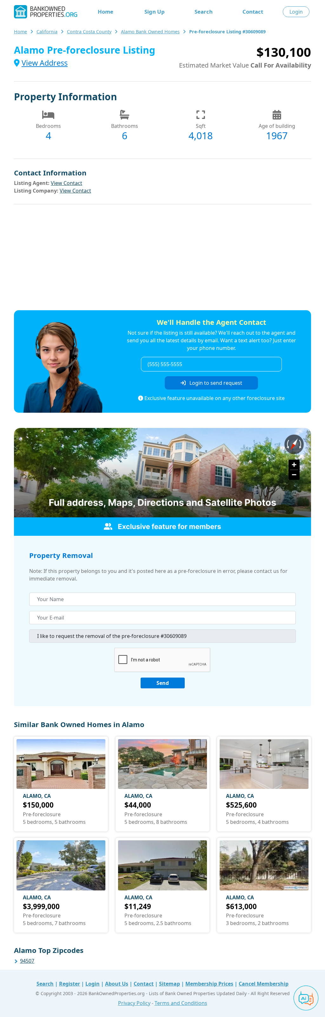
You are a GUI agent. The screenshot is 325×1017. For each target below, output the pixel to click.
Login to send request (215, 382)
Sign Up (154, 11)
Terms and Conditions (181, 1003)
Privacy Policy (134, 1003)
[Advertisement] (162, 258)
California (46, 32)
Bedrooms (48, 125)
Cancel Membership (264, 983)
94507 (27, 960)
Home (105, 11)
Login (296, 11)
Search (204, 11)
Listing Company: (36, 190)
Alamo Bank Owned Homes (150, 32)
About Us (116, 983)
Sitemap (169, 983)
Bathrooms (124, 125)
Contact (252, 11)
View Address (45, 63)
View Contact (66, 183)
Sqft (201, 125)
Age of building (277, 125)
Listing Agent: (32, 183)
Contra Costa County (89, 32)
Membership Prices (209, 983)
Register (69, 983)
